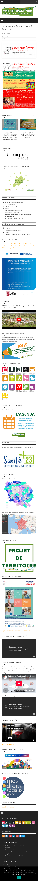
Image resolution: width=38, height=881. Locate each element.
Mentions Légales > (8, 807)
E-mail (7, 208)
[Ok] (36, 874)
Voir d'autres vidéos (8, 744)
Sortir (5, 39)
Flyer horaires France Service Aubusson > (16, 630)
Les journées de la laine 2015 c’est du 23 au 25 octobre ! (28, 135)
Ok (19, 877)
